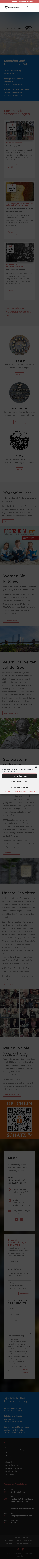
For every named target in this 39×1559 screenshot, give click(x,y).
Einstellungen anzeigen (19, 787)
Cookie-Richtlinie (9, 791)
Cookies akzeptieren (19, 776)
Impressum (31, 791)
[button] (36, 767)
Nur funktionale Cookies (19, 782)
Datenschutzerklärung (21, 791)
